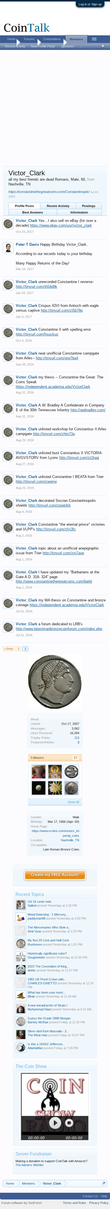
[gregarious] (38, 771)
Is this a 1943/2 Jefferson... (46, 1044)
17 (75, 757)
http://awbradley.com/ (88, 410)
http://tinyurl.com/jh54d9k (36, 286)
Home (11, 39)
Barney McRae (38, 1022)
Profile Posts (24, 206)
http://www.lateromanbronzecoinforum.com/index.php (59, 629)
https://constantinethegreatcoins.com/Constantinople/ (48, 192)
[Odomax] (55, 788)
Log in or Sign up (90, 4)
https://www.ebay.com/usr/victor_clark (61, 225)
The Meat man (37, 1035)
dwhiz (32, 970)
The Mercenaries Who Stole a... (49, 927)
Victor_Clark (26, 221)
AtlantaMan (35, 1048)
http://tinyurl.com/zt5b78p (62, 310)
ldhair (31, 996)
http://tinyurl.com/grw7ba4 (57, 358)
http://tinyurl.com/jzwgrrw (36, 481)
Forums (29, 39)
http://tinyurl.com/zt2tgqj (79, 458)
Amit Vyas (34, 931)
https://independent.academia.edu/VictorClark (53, 387)
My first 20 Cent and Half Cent (48, 940)
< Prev (8, 649)
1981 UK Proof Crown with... (47, 979)
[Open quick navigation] (103, 1183)
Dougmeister (36, 957)
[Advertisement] (55, 108)
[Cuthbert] (55, 771)
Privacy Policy (99, 1203)
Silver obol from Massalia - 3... (48, 1031)
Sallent (32, 905)
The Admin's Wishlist (29, 1165)
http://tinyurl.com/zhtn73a (54, 434)
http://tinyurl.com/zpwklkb (49, 505)
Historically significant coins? (47, 953)
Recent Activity (58, 206)
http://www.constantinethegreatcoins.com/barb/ (54, 581)
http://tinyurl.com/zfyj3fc (56, 529)
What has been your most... (46, 992)
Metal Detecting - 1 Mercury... (48, 914)
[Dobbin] (38, 788)
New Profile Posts (43, 46)
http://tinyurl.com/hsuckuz (37, 334)
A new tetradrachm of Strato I (47, 1005)
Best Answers (32, 212)
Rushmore (35, 944)
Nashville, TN (70, 840)
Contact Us (90, 1196)
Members (76, 39)
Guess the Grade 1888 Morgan (49, 1018)
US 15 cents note (39, 901)
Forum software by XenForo (21, 1203)
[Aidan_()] (71, 771)
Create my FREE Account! (55, 875)
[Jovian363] (71, 788)
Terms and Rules (74, 1203)
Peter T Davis (27, 244)
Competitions (52, 39)
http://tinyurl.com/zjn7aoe (63, 553)
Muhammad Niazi (39, 1009)
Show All (73, 802)
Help (104, 1196)
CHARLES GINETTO (42, 983)
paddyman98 (36, 918)
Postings (88, 206)
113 (76, 737)
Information (79, 212)
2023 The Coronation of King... (48, 966)
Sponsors (67, 46)
